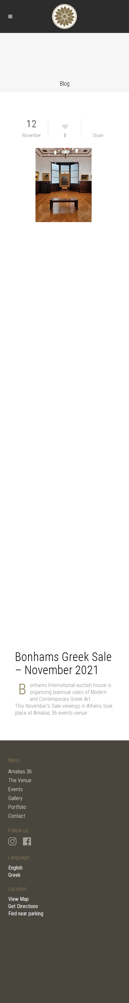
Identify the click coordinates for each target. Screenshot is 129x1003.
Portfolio (17, 807)
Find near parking (25, 913)
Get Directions (23, 906)
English (15, 868)
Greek (14, 875)
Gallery (15, 798)
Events (15, 789)
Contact (16, 816)
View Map (18, 899)
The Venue (19, 780)
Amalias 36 (20, 771)
